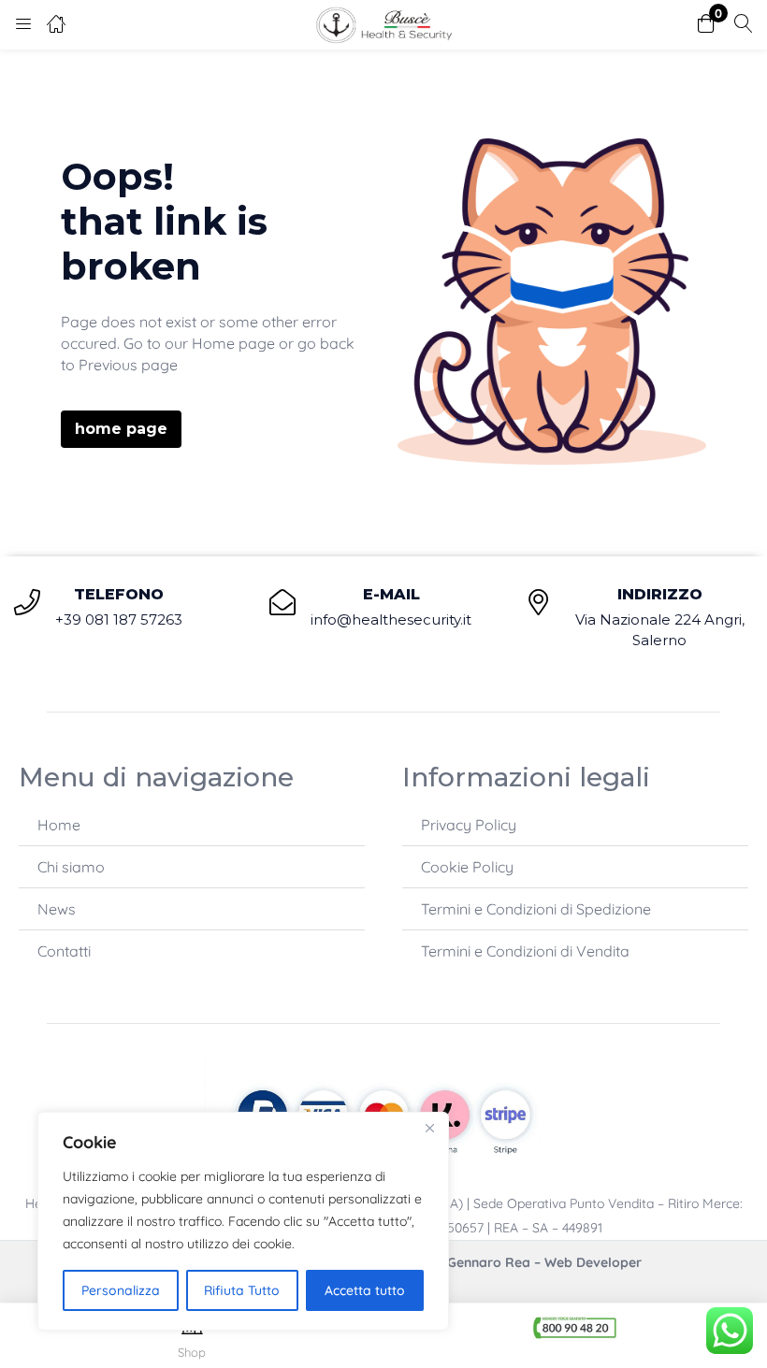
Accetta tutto (365, 1290)
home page (121, 429)
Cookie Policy (467, 866)
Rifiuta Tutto (242, 1290)
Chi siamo (71, 866)
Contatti (64, 951)
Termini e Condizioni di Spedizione (536, 909)
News (56, 909)
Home (58, 824)
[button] (706, 24)
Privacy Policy (468, 824)
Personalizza (120, 1290)
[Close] (429, 1127)
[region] (243, 1221)
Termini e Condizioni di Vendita (525, 951)
